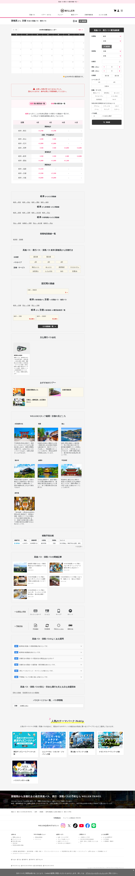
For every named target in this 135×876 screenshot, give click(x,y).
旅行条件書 (30, 851)
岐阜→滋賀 (22, 169)
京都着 (21, 239)
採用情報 (22, 851)
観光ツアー (74, 14)
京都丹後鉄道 (89, 14)
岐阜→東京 (22, 131)
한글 (20, 859)
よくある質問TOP (107, 837)
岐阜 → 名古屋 (36, 212)
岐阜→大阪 (22, 178)
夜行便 (48, 257)
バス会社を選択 (107, 116)
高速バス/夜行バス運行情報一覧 (67, 1)
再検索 (108, 122)
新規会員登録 (38, 837)
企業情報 (15, 851)
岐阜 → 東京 (17, 202)
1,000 (41, 160)
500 (42, 148)
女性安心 (36, 271)
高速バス (32, 14)
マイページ (38, 839)
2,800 (41, 143)
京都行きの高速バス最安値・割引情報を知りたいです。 (37, 664)
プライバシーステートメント (51, 851)
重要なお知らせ (17, 837)
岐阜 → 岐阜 (45, 202)
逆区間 (84, 21)
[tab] (38, 104)
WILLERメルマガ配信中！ (65, 843)
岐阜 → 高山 (46, 212)
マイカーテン (74, 267)
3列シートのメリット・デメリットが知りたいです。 (36, 671)
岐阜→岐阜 (22, 156)
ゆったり (49, 267)
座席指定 (62, 267)
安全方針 (15, 843)
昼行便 (35, 257)
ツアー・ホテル (46, 14)
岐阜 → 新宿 (17, 212)
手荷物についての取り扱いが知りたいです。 (34, 677)
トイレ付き (48, 271)
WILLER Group (16, 865)
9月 (80, 30)
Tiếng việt (40, 859)
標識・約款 (38, 851)
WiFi (61, 271)
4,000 (67, 148)
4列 (62, 262)
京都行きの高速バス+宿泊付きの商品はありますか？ (36, 658)
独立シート (35, 267)
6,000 (41, 178)
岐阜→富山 (22, 139)
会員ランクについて (63, 841)
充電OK (74, 271)
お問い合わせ (91, 851)
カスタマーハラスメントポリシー (21, 853)
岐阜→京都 (22, 173)
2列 (35, 262)
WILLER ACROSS (49, 865)
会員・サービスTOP (63, 837)
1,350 (41, 169)
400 (68, 156)
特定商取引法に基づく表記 (69, 851)
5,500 (41, 173)
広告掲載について (102, 851)
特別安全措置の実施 (18, 845)
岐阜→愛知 (22, 160)
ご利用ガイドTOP (85, 837)
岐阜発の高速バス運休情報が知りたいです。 (34, 646)
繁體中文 (26, 859)
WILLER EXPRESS (28, 865)
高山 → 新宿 (17, 223)
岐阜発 (15, 239)
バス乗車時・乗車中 (108, 841)
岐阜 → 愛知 (35, 202)
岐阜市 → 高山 (48, 223)
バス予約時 (106, 839)
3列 (49, 262)
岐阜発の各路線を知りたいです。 (30, 652)
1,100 (67, 160)
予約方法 (19, 626)
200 (42, 139)
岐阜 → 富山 (26, 202)
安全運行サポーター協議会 (31, 692)
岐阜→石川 (22, 143)
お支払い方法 (21, 611)
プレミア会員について (64, 839)
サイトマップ (82, 851)
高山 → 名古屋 (37, 223)
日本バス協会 (17, 692)
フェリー (60, 14)
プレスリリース (17, 839)
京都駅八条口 (24, 705)
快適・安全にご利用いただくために (89, 842)
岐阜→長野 (22, 148)
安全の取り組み (17, 841)
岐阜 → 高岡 (26, 212)
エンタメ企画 (103, 14)
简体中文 (33, 859)
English (14, 859)
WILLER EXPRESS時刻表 (87, 839)
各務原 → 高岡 (27, 223)
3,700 (41, 131)
